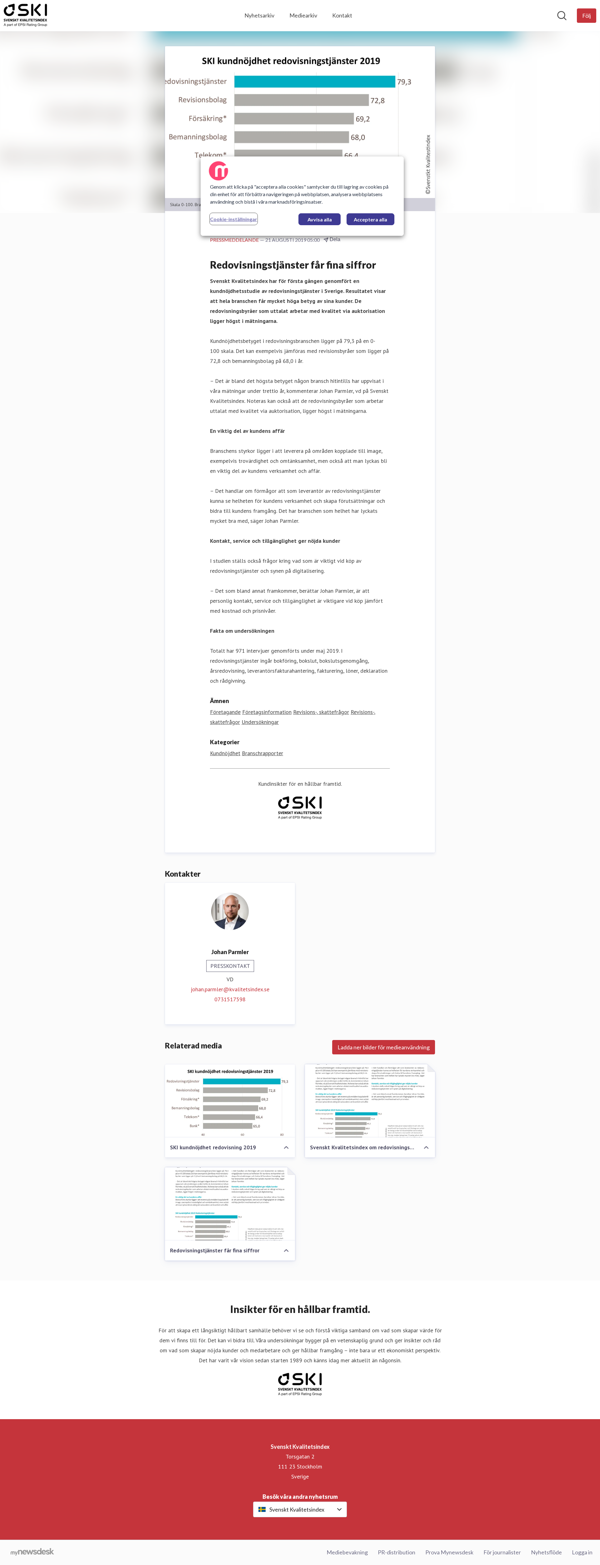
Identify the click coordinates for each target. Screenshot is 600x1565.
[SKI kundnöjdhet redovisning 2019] (230, 1100)
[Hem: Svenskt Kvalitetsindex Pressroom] (25, 15)
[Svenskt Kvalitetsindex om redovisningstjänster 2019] (370, 1100)
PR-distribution (396, 1552)
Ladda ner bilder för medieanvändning (384, 1047)
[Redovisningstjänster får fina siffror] (230, 1204)
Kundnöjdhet (225, 753)
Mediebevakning (347, 1552)
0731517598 (230, 999)
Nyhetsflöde (546, 1552)
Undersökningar (260, 722)
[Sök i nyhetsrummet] (562, 16)
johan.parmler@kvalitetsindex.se (230, 989)
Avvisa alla (320, 219)
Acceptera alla (370, 219)
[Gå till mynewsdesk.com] (32, 1553)
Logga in (582, 1552)
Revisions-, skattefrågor (321, 712)
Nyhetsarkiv (259, 15)
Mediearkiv (303, 15)
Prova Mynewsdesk (449, 1552)
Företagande (225, 712)
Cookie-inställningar (233, 219)
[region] (302, 196)
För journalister (502, 1552)
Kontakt (342, 15)
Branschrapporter (262, 753)
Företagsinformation (267, 712)
